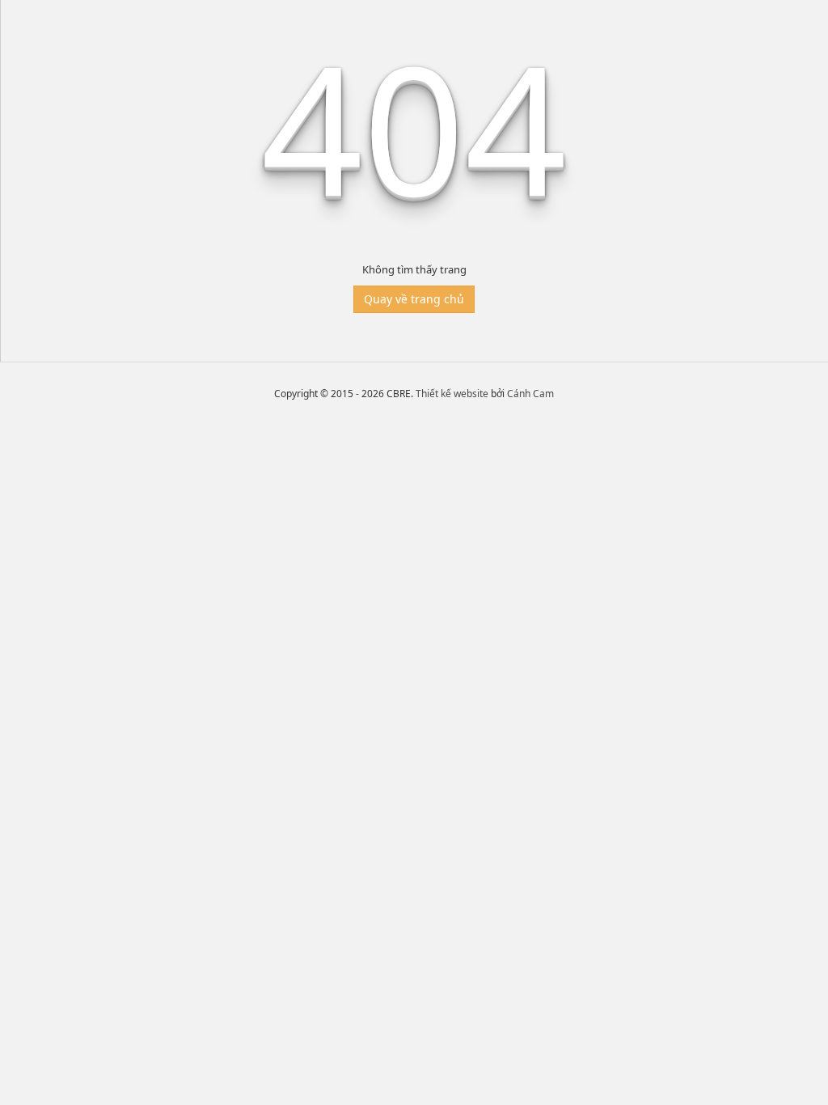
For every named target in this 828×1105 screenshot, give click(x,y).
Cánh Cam (530, 393)
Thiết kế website (452, 393)
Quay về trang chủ (414, 299)
